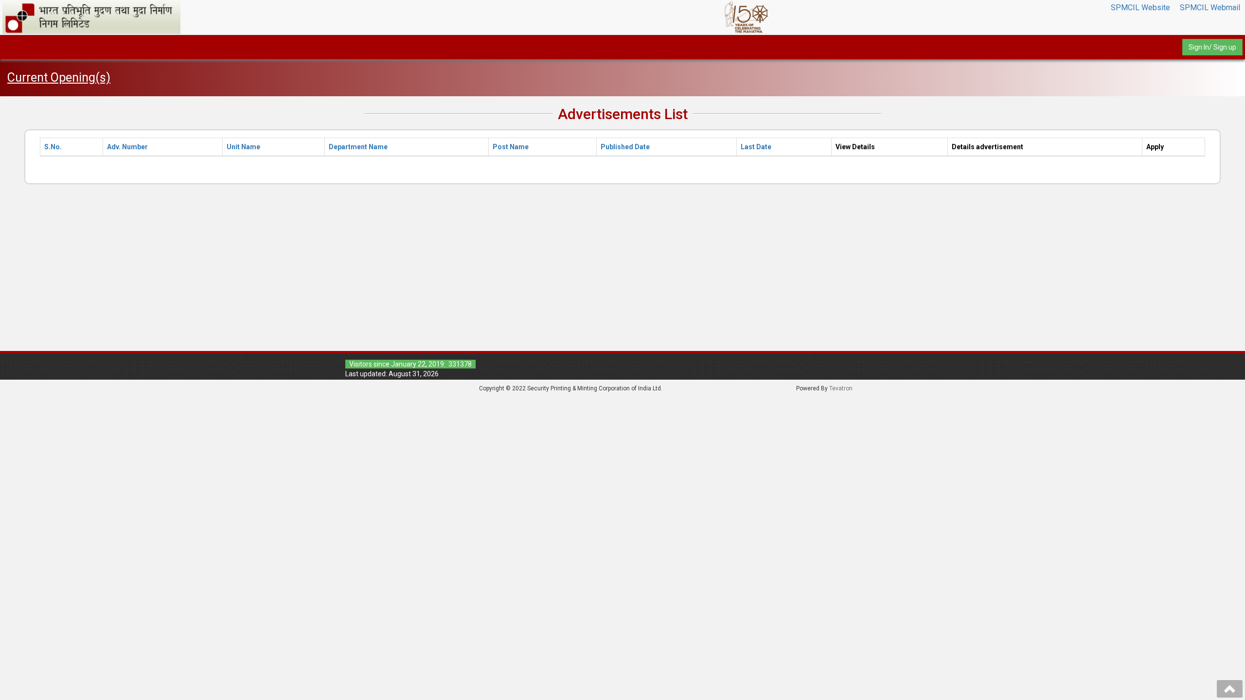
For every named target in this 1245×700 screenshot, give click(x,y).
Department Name (358, 147)
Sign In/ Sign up (1212, 47)
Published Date (625, 147)
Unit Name (243, 147)
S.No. (53, 147)
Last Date (756, 147)
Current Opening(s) (58, 77)
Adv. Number (127, 147)
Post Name (511, 147)
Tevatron (841, 388)
